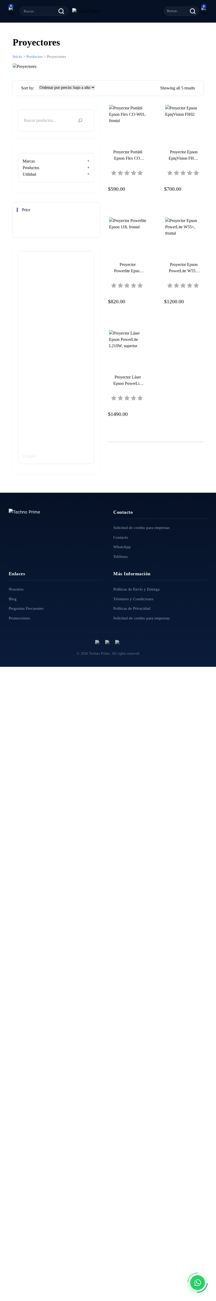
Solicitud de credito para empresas (141, 528)
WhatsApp (122, 547)
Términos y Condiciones (133, 599)
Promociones (19, 618)
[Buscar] (61, 11)
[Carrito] (11, 11)
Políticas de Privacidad (131, 608)
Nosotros (16, 589)
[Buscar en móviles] (192, 11)
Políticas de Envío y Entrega (136, 589)
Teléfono (120, 556)
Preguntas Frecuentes (26, 608)
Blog (13, 599)
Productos (34, 56)
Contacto (120, 537)
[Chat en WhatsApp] (197, 1282)
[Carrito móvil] (204, 11)
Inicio (17, 56)
